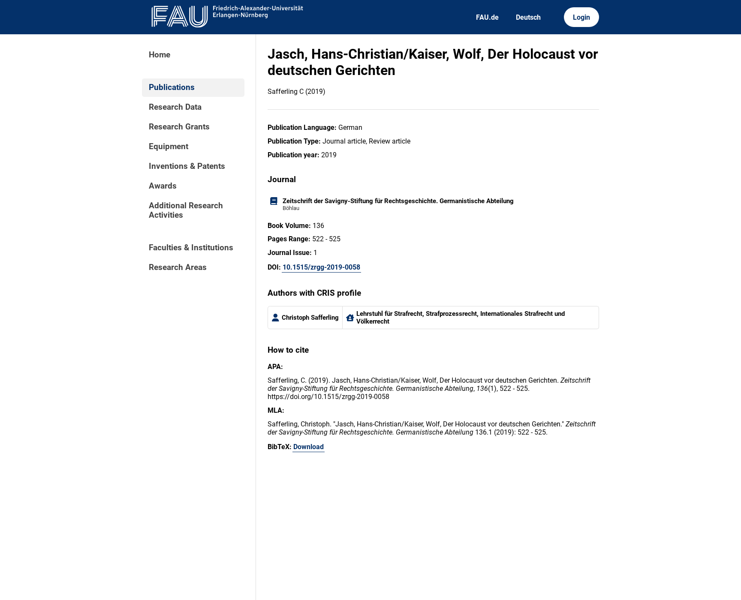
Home (159, 55)
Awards (163, 186)
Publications (172, 87)
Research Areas (178, 267)
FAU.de (487, 17)
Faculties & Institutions (191, 247)
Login (581, 17)
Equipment (168, 146)
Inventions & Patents (187, 166)
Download (308, 447)
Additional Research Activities (186, 210)
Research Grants (179, 127)
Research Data (175, 107)
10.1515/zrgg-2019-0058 (321, 267)
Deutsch (528, 17)
